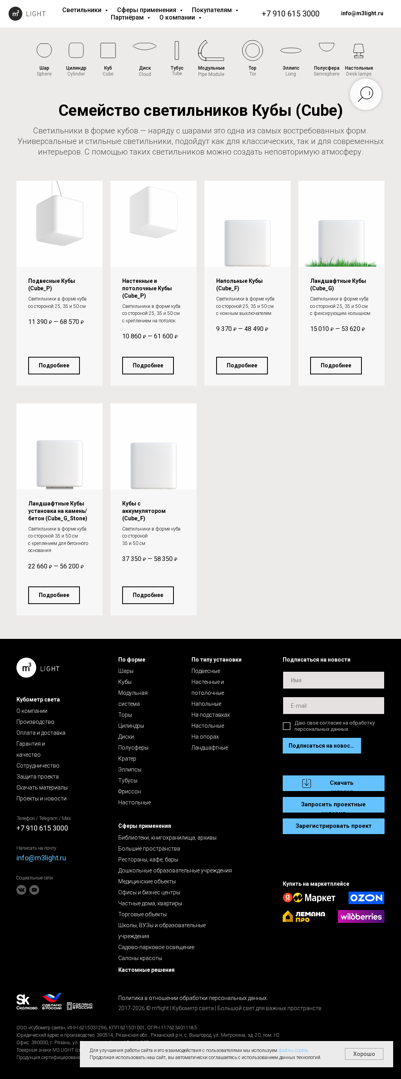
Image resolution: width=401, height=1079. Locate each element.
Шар (44, 68)
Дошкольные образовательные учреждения (175, 870)
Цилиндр (76, 68)
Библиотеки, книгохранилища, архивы (167, 837)
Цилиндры (131, 726)
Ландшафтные (209, 748)
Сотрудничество (38, 765)
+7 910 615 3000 (291, 13)
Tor (252, 74)
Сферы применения (147, 10)
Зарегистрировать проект (334, 825)
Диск (145, 68)
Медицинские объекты (147, 881)
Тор (252, 68)
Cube (108, 74)
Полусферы (133, 748)
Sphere (44, 74)
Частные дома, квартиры (150, 903)
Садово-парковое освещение (156, 947)
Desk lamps (359, 74)
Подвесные (205, 671)
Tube (177, 73)
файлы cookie (292, 1050)
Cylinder (76, 74)
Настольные (359, 68)
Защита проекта (37, 776)
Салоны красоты (140, 958)
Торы (125, 715)
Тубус (177, 68)
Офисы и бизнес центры (149, 892)
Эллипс (291, 68)
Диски (126, 737)
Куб (108, 68)
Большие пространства (149, 848)
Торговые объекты (142, 914)
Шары (126, 671)
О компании (178, 17)
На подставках (210, 715)
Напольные (206, 704)
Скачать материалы (42, 787)
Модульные (211, 68)
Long (290, 74)
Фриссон (129, 791)
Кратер (127, 758)
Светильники (82, 10)
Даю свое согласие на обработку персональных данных (334, 726)
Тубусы (127, 780)
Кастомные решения (146, 970)
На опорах (205, 737)
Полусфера (327, 68)
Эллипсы (129, 769)
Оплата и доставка (40, 733)
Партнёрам (128, 17)
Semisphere (327, 74)
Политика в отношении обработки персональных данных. (193, 998)
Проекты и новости (41, 798)
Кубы (125, 682)
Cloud (145, 74)
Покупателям (212, 10)
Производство (35, 722)
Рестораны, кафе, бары (148, 859)
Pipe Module (211, 74)
